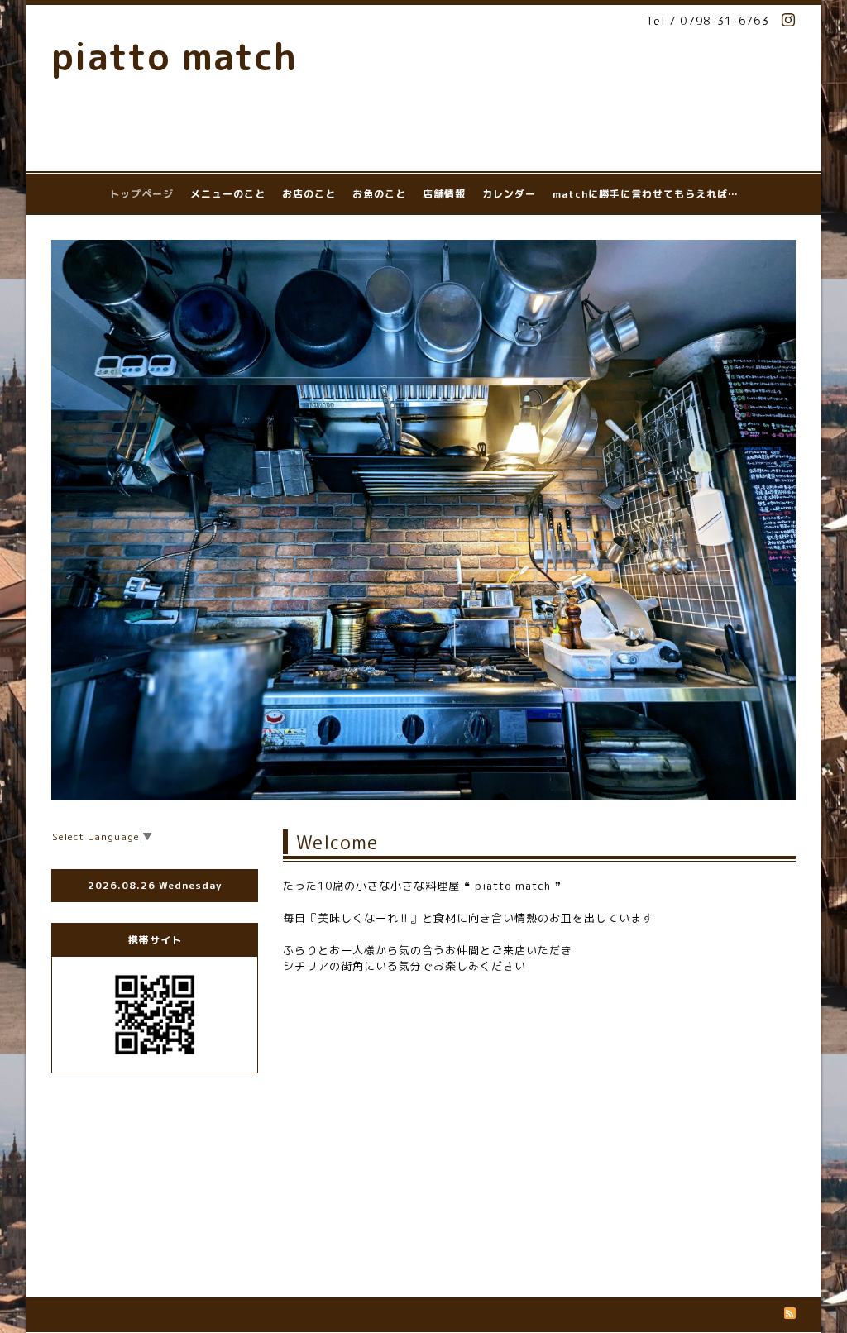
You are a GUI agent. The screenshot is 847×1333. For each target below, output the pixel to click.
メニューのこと (228, 194)
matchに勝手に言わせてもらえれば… (646, 194)
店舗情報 (444, 194)
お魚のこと (379, 194)
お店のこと (309, 194)
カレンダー (509, 194)
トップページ (141, 194)
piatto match (174, 56)
